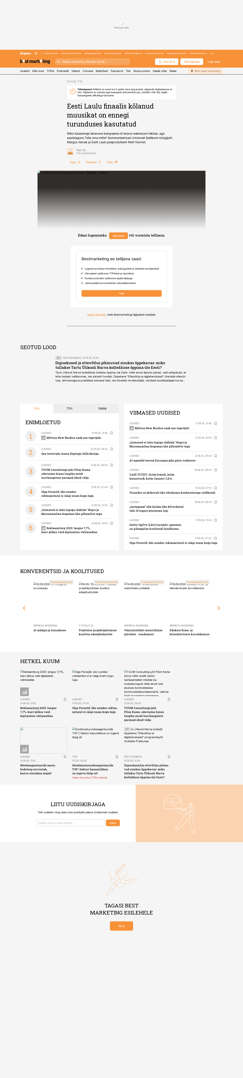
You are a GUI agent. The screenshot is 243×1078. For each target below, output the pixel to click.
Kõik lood (38, 71)
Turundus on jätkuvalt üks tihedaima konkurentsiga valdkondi (172, 492)
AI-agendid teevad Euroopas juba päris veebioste (162, 460)
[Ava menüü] (36, 53)
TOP (74, 756)
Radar (173, 71)
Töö (128, 71)
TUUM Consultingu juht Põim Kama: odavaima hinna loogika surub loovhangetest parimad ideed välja (66, 473)
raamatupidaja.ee (112, 53)
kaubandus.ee (51, 53)
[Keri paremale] (219, 608)
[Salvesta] (112, 433)
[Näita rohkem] (211, 53)
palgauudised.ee (93, 53)
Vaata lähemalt (96, 314)
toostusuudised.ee (154, 53)
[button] (70, 823)
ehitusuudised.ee (198, 53)
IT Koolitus (86, 625)
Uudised (46, 432)
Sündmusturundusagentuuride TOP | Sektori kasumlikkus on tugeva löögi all (92, 769)
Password (117, 71)
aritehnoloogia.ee (133, 53)
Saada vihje (160, 71)
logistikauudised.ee (176, 53)
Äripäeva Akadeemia (45, 625)
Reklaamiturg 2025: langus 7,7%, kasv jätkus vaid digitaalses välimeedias (38, 712)
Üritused (87, 71)
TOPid (50, 71)
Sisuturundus (141, 71)
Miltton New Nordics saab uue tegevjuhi (74, 437)
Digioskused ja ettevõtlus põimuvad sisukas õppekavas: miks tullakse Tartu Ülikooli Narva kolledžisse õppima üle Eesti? (110, 365)
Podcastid (63, 71)
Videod (75, 71)
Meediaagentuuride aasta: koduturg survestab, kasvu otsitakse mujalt (38, 769)
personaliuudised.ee (71, 53)
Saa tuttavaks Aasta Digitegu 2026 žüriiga (70, 453)
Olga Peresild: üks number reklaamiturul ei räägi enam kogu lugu (173, 543)
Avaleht (25, 71)
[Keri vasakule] (24, 608)
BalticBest (102, 71)
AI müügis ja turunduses (49, 630)
